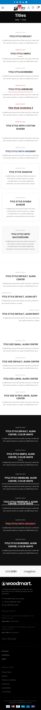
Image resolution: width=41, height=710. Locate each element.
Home (17, 20)
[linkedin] (23, 2)
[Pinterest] (20, 2)
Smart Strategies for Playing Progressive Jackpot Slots (18, 628)
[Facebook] (14, 2)
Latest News (6, 688)
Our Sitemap (6, 692)
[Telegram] (26, 2)
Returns (5, 676)
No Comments (14, 621)
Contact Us (6, 684)
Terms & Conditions (9, 680)
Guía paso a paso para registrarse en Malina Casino (18, 617)
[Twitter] (17, 2)
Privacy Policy (6, 672)
